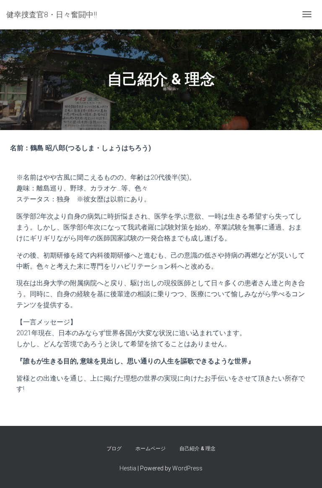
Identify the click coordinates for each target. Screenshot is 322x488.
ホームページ (150, 448)
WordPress (187, 468)
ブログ (114, 448)
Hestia (127, 468)
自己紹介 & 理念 (197, 448)
